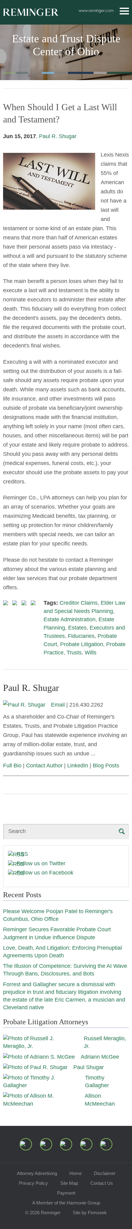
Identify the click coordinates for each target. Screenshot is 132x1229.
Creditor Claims (79, 603)
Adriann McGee (100, 1057)
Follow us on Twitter (41, 863)
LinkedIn (77, 765)
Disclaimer (104, 1173)
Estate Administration (69, 619)
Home (75, 1173)
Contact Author (44, 765)
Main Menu (124, 11)
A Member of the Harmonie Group (66, 1202)
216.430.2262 (86, 705)
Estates (77, 628)
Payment (66, 1193)
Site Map (69, 1183)
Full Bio (12, 765)
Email (58, 705)
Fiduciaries (81, 636)
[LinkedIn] (46, 1144)
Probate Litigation (81, 644)
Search (17, 831)
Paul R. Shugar (57, 136)
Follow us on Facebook (45, 873)
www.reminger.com (96, 10)
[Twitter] (66, 1144)
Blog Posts (106, 765)
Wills (90, 652)
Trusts (74, 652)
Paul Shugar (88, 1067)
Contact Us (101, 1183)
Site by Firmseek (90, 1212)
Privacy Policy (33, 1183)
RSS (22, 854)
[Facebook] (86, 1144)
